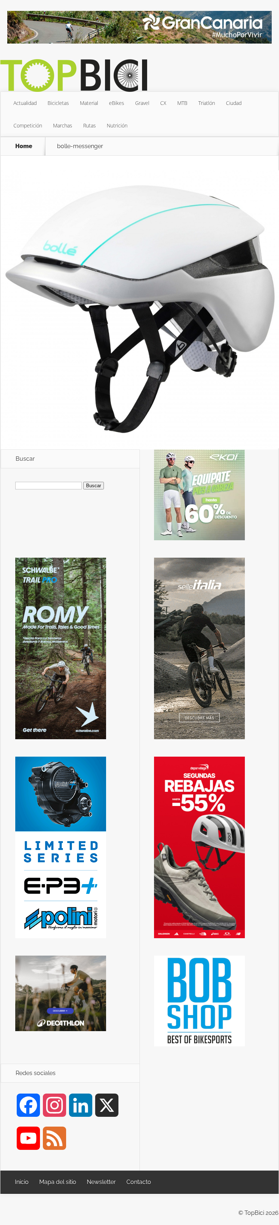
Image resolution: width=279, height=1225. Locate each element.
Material (89, 102)
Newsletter (101, 1182)
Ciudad (234, 102)
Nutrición (117, 125)
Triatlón (206, 102)
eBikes (116, 102)
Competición (27, 125)
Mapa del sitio (57, 1182)
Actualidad (25, 102)
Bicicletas (58, 102)
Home (23, 146)
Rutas (89, 125)
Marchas (62, 125)
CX (163, 102)
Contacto (138, 1182)
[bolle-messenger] (140, 446)
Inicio (22, 1182)
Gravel (142, 102)
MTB (182, 102)
